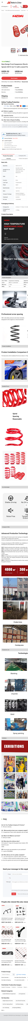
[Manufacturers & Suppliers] (14, 2)
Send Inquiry (14, 78)
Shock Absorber (4, 977)
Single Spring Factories (8, 1000)
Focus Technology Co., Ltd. (18, 1015)
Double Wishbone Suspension (9, 993)
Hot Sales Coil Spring (6, 980)
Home (2, 10)
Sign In (3, 149)
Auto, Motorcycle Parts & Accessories (12, 10)
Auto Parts (23, 10)
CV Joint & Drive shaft (19, 980)
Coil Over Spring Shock (8, 1004)
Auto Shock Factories (20, 1000)
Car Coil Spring (6, 1007)
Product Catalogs (22, 974)
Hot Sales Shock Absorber (20, 977)
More (2, 1010)
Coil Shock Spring (19, 1004)
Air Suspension (22, 993)
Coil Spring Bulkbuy (16, 1007)
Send (14, 894)
